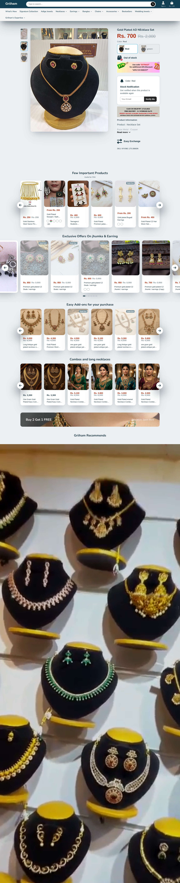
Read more (122, 132)
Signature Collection (29, 11)
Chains (98, 11)
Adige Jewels (47, 11)
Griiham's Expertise (14, 17)
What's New (11, 11)
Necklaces (60, 11)
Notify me (150, 99)
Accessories (111, 11)
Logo (11, 4)
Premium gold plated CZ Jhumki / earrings (126, 266)
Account (163, 4)
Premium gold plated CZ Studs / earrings (34, 266)
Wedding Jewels (142, 11)
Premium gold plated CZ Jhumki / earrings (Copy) (156, 266)
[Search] (153, 4)
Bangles (86, 11)
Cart (172, 4)
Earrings (73, 11)
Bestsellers (127, 11)
